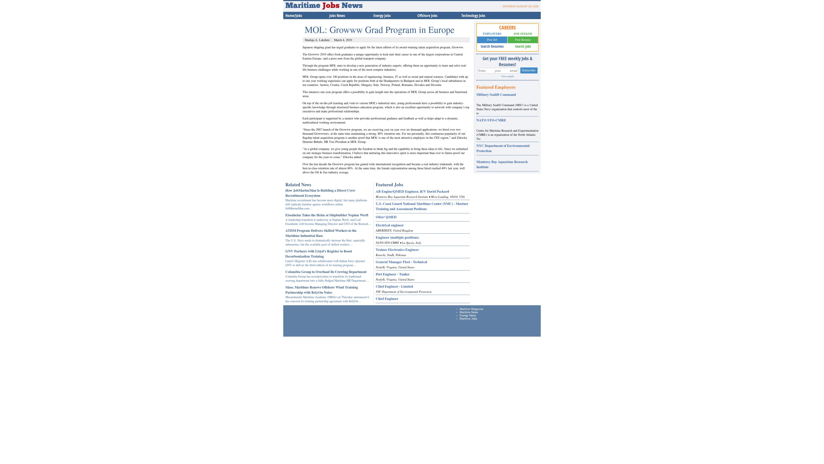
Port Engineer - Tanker (393, 274)
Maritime (312, 6)
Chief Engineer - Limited (394, 286)
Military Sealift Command (496, 94)
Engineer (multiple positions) (397, 237)
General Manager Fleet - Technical (401, 261)
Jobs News (337, 15)
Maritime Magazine (471, 309)
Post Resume (523, 40)
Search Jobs (523, 46)
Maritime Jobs (468, 318)
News (352, 6)
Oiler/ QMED (386, 217)
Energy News (468, 315)
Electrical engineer (390, 225)
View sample (507, 76)
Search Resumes (492, 46)
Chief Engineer (387, 298)
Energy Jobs (382, 15)
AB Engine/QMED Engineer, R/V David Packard (412, 191)
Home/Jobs (293, 15)
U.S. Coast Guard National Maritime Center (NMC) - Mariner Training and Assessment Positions (422, 206)
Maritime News (469, 312)
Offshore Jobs (427, 15)
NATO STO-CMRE (491, 120)
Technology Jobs (473, 15)
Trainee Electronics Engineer (397, 249)
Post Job (492, 40)
